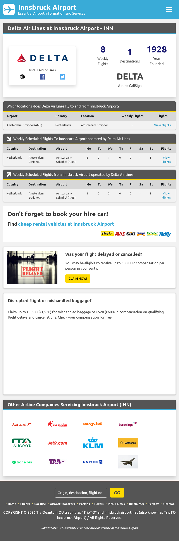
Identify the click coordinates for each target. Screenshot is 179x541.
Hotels (99, 503)
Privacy (153, 503)
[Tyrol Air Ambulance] (57, 461)
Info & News (116, 503)
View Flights (162, 125)
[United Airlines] (93, 461)
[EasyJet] (93, 423)
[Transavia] (22, 462)
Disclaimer (136, 503)
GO (117, 492)
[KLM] (93, 442)
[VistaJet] (128, 461)
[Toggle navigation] (169, 9)
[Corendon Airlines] (57, 423)
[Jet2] (57, 443)
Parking (84, 503)
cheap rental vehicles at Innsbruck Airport (66, 224)
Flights (25, 503)
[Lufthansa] (128, 442)
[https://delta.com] (22, 76)
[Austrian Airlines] (22, 424)
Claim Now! (78, 278)
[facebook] (42, 76)
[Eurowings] (128, 424)
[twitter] (62, 76)
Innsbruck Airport (51, 9)
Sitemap (169, 503)
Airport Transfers (62, 503)
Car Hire (40, 503)
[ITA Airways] (22, 442)
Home (12, 503)
